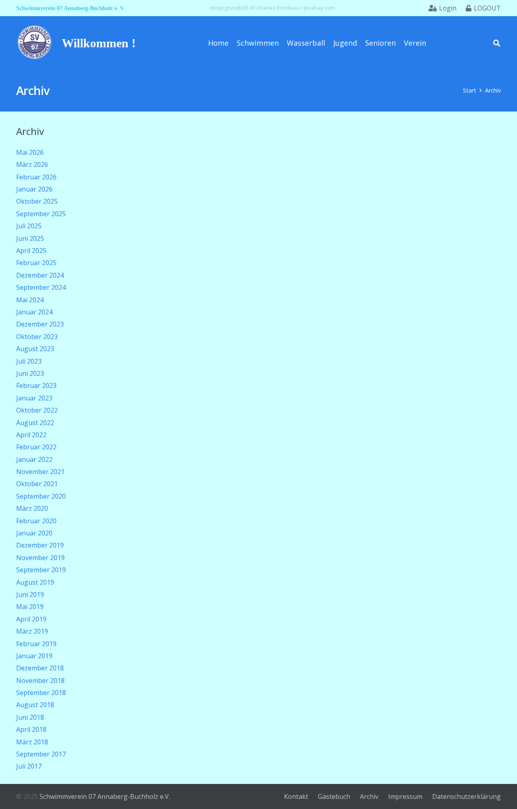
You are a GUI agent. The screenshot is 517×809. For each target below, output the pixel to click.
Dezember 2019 (40, 545)
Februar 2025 (36, 262)
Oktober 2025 (37, 201)
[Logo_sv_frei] (34, 43)
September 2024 (41, 287)
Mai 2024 (30, 299)
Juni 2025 (30, 238)
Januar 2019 (34, 655)
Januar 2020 (34, 533)
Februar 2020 (36, 520)
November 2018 (40, 680)
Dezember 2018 (40, 668)
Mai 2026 (30, 152)
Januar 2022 (34, 459)
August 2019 (35, 582)
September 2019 (41, 569)
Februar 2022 (36, 446)
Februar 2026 (36, 177)
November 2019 (40, 557)
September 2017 (41, 754)
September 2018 (41, 692)
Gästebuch (334, 796)
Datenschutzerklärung (466, 796)
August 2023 (35, 348)
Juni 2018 (30, 717)
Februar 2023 (36, 385)
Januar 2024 (34, 312)
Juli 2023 (29, 361)
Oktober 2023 (37, 336)
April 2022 (31, 434)
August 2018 (35, 704)
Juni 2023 (30, 373)
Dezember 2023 (40, 324)
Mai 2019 (30, 606)
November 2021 (40, 471)
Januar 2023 (34, 398)
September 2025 (41, 213)
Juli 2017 (29, 766)
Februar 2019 (36, 643)
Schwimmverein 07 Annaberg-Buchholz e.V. (105, 796)
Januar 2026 (34, 189)
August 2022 (35, 422)
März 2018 (32, 741)
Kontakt (296, 796)
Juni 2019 (30, 594)
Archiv (369, 796)
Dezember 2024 (40, 275)
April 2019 (31, 619)
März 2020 (32, 508)
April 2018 (31, 729)
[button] (496, 42)
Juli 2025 (29, 225)
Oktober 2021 (37, 483)
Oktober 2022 (37, 410)
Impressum (405, 796)
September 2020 (41, 496)
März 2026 (32, 164)
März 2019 (32, 631)
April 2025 (31, 250)
